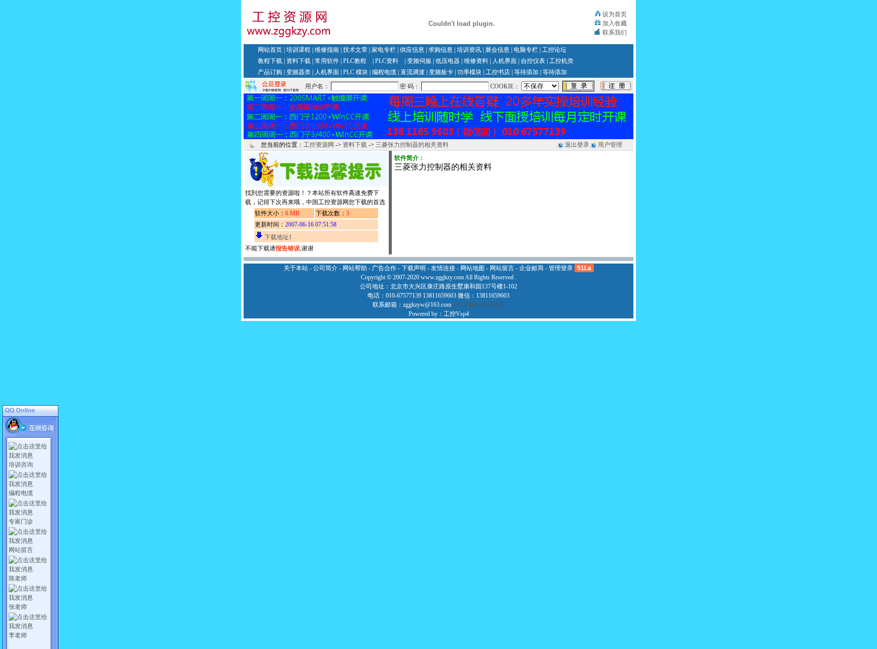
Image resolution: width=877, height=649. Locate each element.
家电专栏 (384, 49)
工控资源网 (318, 144)
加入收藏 (614, 23)
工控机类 (561, 60)
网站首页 (270, 49)
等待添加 (526, 72)
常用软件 (327, 60)
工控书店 (498, 72)
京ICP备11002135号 (479, 304)
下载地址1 (278, 237)
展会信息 (497, 49)
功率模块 (469, 72)
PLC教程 (354, 60)
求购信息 (440, 49)
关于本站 (296, 268)
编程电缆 (384, 72)
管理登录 (561, 268)
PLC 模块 (355, 72)
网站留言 (21, 550)
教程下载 (270, 60)
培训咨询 (21, 464)
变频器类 (298, 72)
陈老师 (18, 578)
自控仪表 (533, 60)
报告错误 (288, 248)
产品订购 (270, 72)
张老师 (18, 606)
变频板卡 (441, 72)
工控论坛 (554, 49)
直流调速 (412, 72)
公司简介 (325, 268)
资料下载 (298, 60)
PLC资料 (386, 60)
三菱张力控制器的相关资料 (412, 144)
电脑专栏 (526, 49)
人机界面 (504, 60)
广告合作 (384, 268)
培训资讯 (469, 49)
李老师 (18, 635)
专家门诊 (21, 521)
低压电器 (447, 60)
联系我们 (614, 32)
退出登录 (577, 144)
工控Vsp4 (456, 313)
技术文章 (355, 49)
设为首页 (614, 14)
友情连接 (443, 268)
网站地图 (472, 268)
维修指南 (327, 49)
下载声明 (413, 268)
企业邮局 (531, 268)
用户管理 (610, 144)
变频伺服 (419, 60)
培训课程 (298, 49)
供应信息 (412, 49)
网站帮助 (355, 268)
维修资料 (476, 60)
